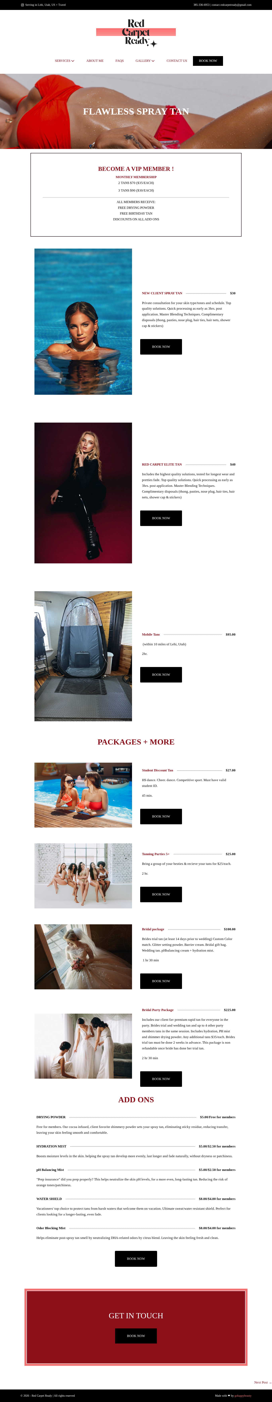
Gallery (143, 61)
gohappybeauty (243, 1395)
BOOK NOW (208, 61)
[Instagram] (22, 5)
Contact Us (177, 61)
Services (63, 61)
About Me (95, 61)
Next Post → (263, 1382)
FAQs (119, 61)
